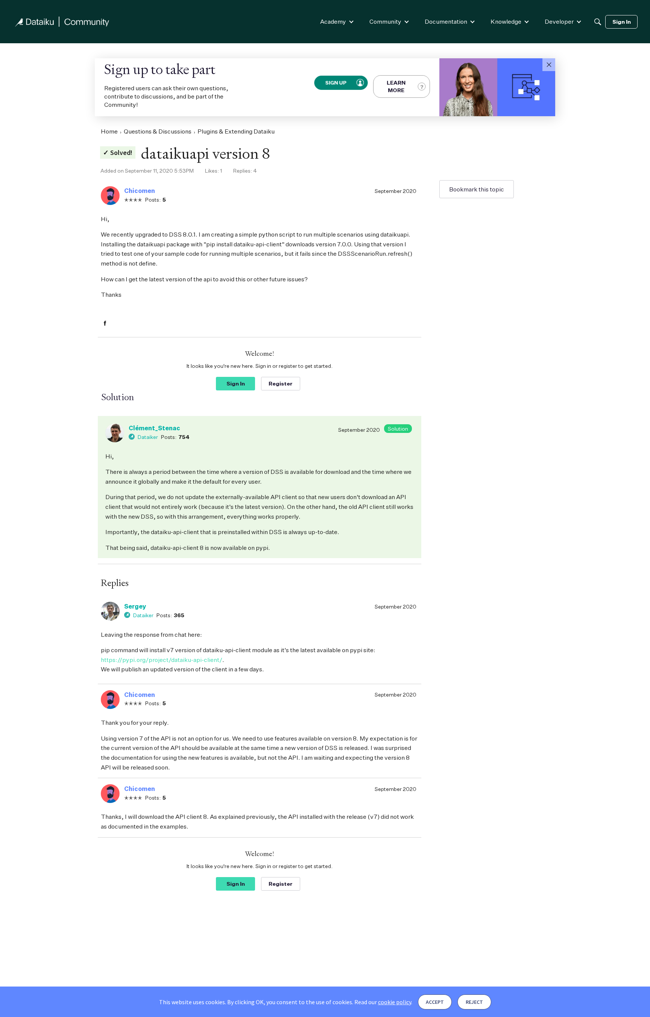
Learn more (396, 86)
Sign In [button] (235, 383)
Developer (559, 21)
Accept (435, 1002)
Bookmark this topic (476, 189)
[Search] (597, 22)
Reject (474, 1002)
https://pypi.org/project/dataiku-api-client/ (161, 659)
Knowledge (506, 21)
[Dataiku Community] (62, 22)
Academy (333, 21)
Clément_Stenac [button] (154, 428)
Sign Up (336, 83)
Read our (382, 1002)
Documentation (446, 21)
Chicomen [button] (139, 190)
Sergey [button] (135, 606)
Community (385, 21)
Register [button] (281, 383)
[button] (548, 64)
